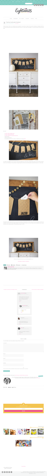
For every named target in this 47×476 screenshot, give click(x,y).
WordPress (31, 473)
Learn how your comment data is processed (21, 375)
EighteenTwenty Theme (31, 472)
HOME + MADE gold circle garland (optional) (11, 135)
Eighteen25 (23, 11)
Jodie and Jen (10, 266)
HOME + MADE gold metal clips (9, 134)
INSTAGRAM (19, 261)
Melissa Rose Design (42, 471)
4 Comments (16, 23)
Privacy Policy (23, 466)
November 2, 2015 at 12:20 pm (25, 328)
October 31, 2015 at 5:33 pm (24, 318)
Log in (34, 473)
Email (4, 358)
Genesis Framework (40, 472)
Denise (22, 327)
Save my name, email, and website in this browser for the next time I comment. (15, 368)
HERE (25, 138)
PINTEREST (27, 261)
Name (4, 353)
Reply (20, 301)
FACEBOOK (23, 261)
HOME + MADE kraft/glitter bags (9, 133)
